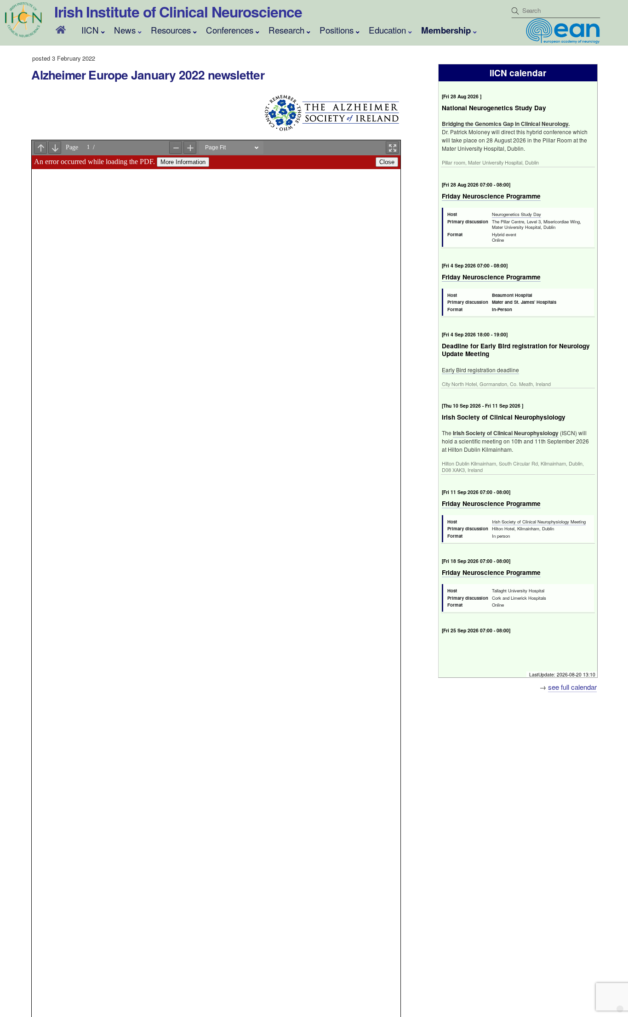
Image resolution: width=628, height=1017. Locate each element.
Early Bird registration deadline (480, 370)
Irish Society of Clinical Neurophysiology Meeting (539, 521)
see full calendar (572, 687)
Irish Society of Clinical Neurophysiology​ (506, 433)
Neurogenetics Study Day (516, 214)
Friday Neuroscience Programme (491, 196)
